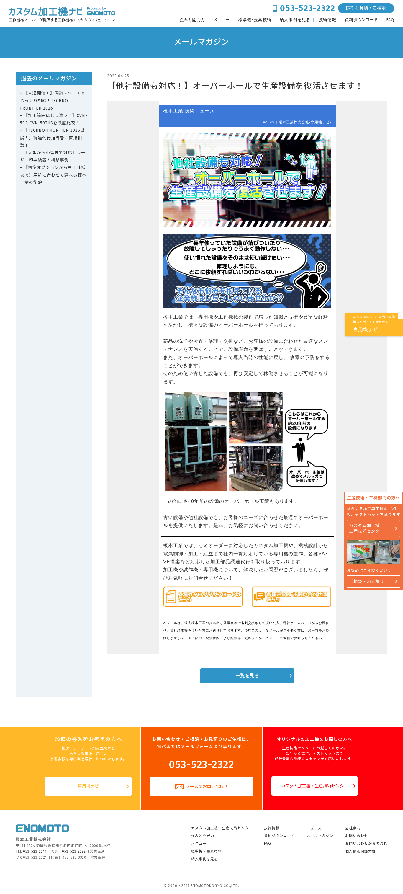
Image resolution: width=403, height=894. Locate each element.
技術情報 (327, 20)
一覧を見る (247, 675)
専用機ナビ (88, 786)
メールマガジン (320, 836)
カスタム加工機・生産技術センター (314, 786)
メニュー (222, 20)
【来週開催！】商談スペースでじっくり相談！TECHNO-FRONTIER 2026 (52, 100)
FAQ (390, 20)
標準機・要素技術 (254, 20)
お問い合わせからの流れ (366, 843)
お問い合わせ (356, 836)
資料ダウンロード (361, 20)
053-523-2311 (35, 851)
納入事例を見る (295, 20)
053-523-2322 (307, 8)
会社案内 (353, 828)
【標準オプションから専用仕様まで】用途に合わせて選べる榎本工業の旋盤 (53, 175)
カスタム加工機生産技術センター (366, 528)
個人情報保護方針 (360, 851)
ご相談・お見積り (366, 581)
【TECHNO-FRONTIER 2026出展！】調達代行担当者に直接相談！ (52, 138)
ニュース (314, 828)
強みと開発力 (192, 20)
